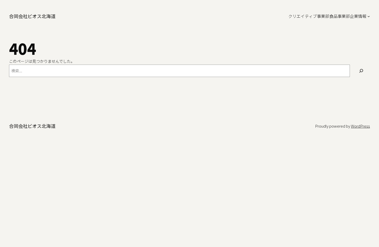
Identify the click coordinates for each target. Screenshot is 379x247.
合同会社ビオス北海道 (32, 16)
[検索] (361, 71)
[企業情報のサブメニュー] (368, 16)
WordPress (360, 126)
